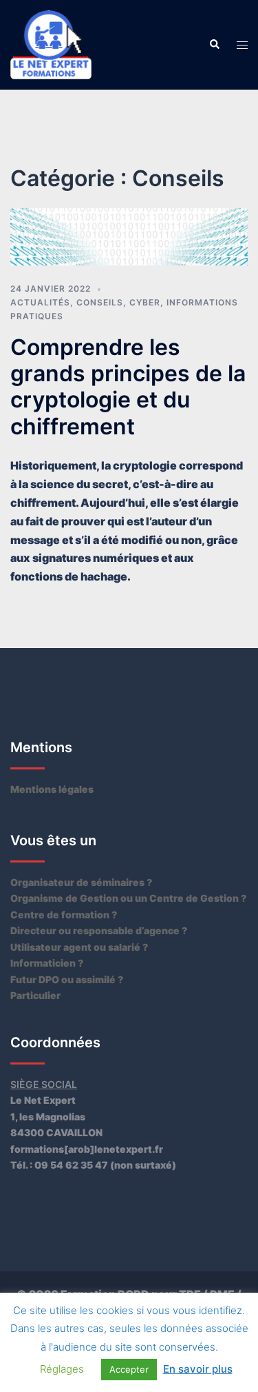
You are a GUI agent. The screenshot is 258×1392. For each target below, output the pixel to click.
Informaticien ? (46, 963)
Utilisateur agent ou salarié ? (79, 947)
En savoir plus (198, 1368)
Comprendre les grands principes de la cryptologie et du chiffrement (128, 387)
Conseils (99, 302)
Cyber (144, 302)
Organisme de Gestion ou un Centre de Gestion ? (128, 898)
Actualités (40, 302)
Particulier (35, 995)
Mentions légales (52, 789)
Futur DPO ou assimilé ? (66, 979)
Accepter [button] (129, 1369)
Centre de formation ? (63, 914)
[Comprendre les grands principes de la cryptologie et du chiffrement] (129, 236)
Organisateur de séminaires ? (81, 882)
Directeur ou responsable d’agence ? (98, 930)
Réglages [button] (62, 1368)
